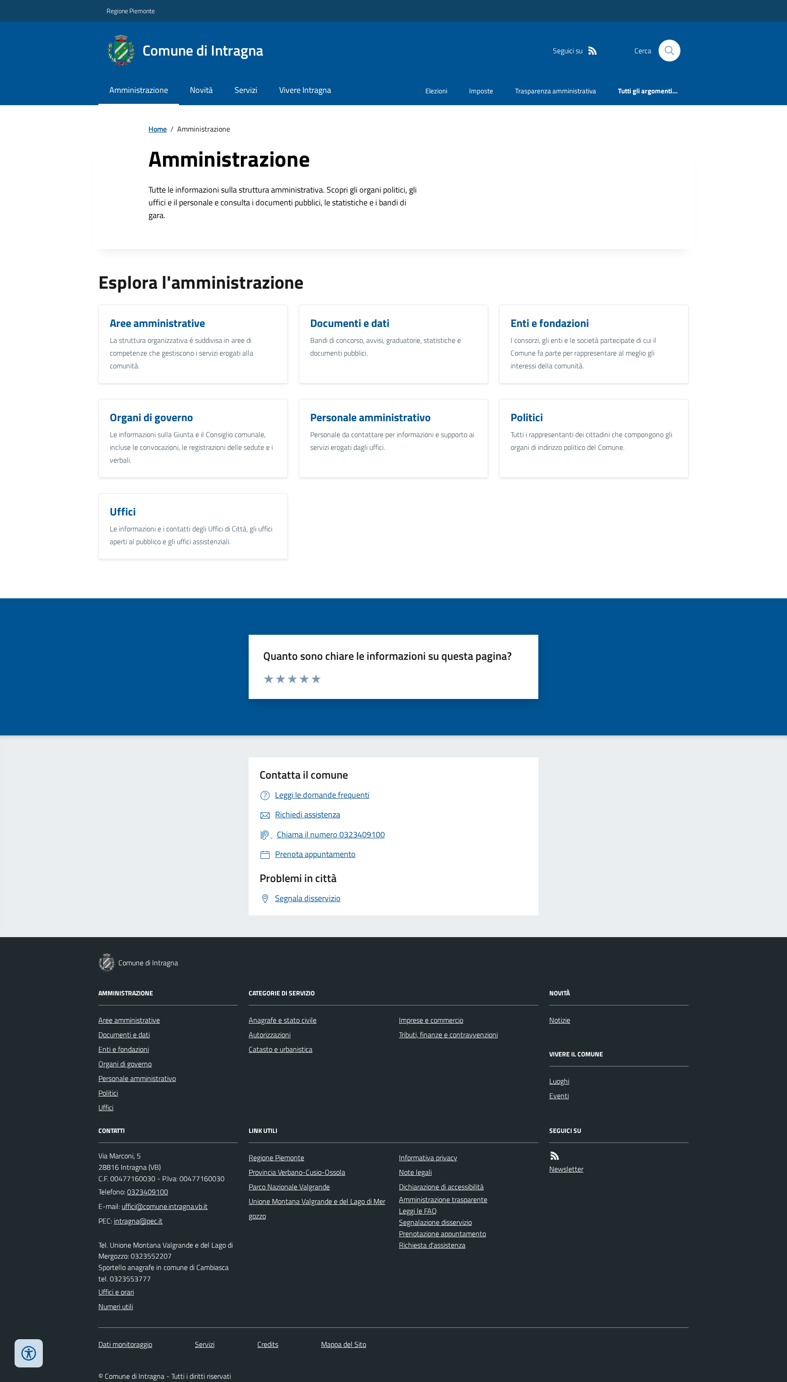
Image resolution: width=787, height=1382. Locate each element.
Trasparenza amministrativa (555, 91)
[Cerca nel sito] (665, 50)
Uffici (105, 1107)
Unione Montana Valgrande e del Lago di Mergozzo (317, 1208)
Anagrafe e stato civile (283, 1020)
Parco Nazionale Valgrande (289, 1186)
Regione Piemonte (131, 10)
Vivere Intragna (305, 90)
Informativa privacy (428, 1157)
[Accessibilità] (28, 1353)
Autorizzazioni (270, 1034)
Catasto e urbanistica (280, 1049)
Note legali (415, 1172)
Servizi (246, 90)
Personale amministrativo (137, 1078)
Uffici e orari (116, 1291)
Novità (201, 90)
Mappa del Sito (343, 1344)
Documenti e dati (124, 1034)
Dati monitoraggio (125, 1344)
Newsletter (566, 1168)
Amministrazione (138, 90)
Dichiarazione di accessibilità (441, 1186)
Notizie (559, 1020)
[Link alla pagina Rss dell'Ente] (554, 1156)
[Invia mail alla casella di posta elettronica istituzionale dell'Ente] (165, 1206)
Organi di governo (125, 1063)
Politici (108, 1092)
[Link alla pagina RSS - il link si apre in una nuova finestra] (592, 50)
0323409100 (147, 1191)
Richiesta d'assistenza (432, 1244)
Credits (267, 1344)
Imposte (481, 91)
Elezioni (436, 91)
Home (157, 128)
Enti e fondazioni (123, 1049)
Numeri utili (115, 1306)
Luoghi (559, 1081)
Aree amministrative (129, 1020)
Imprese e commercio (431, 1020)
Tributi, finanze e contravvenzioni (448, 1034)
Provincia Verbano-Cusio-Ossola (297, 1172)
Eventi (559, 1095)
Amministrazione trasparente (443, 1199)
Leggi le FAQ (418, 1210)
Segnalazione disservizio (435, 1222)
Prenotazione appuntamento (442, 1233)
